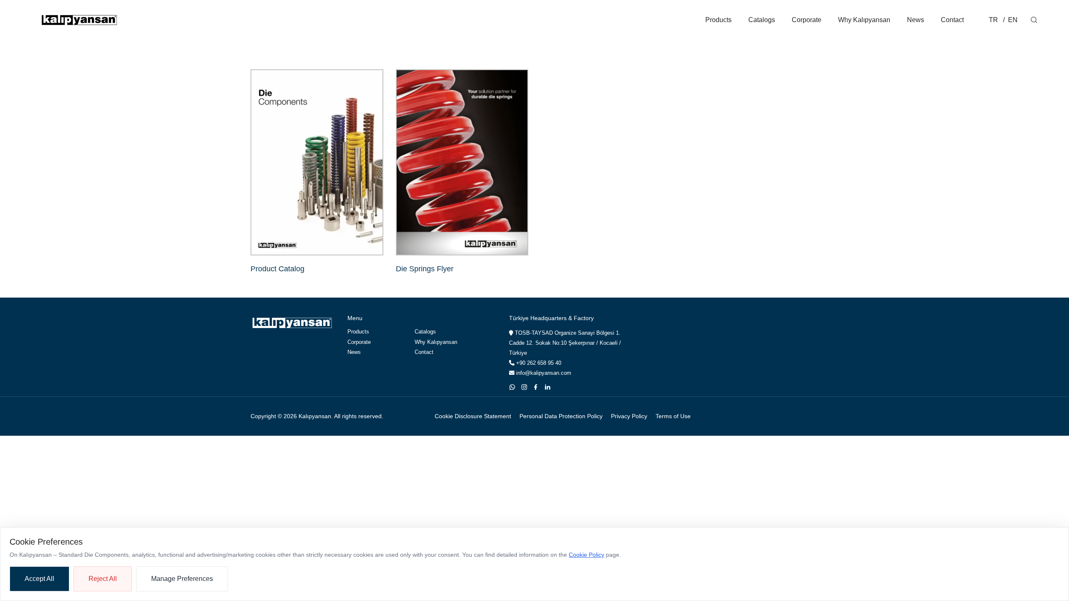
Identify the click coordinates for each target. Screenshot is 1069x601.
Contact (952, 19)
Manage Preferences (182, 578)
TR (993, 19)
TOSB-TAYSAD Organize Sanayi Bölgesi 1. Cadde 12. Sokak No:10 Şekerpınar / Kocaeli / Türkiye (565, 343)
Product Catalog (277, 269)
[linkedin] (547, 387)
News (915, 19)
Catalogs (761, 19)
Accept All (39, 578)
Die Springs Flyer (424, 269)
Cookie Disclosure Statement (473, 416)
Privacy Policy (629, 416)
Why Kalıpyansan (864, 19)
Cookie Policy (586, 554)
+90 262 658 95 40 (537, 363)
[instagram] (524, 387)
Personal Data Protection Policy (561, 416)
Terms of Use (673, 416)
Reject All (103, 578)
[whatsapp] (512, 387)
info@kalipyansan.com (542, 373)
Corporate (806, 19)
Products (718, 19)
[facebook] (535, 387)
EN (1012, 19)
